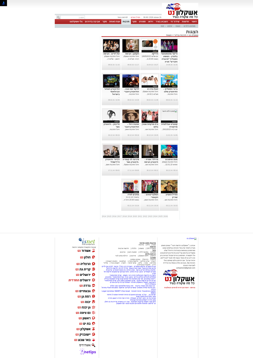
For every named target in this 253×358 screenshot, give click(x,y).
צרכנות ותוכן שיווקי (147, 243)
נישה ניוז (152, 275)
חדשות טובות (141, 281)
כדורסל (145, 259)
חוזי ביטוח (129, 286)
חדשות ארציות (123, 248)
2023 (150, 216)
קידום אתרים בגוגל (149, 268)
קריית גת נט (112, 302)
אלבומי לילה (143, 252)
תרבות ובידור (180, 35)
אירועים (122, 252)
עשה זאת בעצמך (135, 268)
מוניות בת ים (151, 298)
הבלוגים (123, 261)
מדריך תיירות (123, 268)
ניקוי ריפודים (141, 298)
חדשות (185, 21)
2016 (114, 216)
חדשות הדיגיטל (112, 268)
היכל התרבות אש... (151, 129)
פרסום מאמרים (139, 266)
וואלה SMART (119, 291)
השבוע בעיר (162, 21)
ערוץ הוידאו (145, 261)
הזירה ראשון (117, 298)
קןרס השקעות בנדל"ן (111, 279)
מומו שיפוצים (171, 159)
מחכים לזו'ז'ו (133, 194)
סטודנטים (148, 296)
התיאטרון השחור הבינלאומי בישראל (112, 91)
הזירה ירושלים (147, 300)
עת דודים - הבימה (111, 54)
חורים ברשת (140, 270)
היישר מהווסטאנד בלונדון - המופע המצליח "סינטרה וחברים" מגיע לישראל (169, 59)
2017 (119, 216)
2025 (160, 216)
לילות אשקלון (143, 256)
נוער (146, 263)
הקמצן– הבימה (132, 54)
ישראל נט (152, 295)
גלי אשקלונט (76, 21)
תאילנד (133, 282)
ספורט (142, 21)
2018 (125, 216)
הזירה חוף (125, 298)
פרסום (150, 303)
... (119, 97)
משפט (141, 248)
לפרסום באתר (122, 17)
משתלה (133, 298)
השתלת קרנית (125, 282)
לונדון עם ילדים (107, 266)
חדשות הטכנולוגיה (142, 275)
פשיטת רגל (133, 279)
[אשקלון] (180, 19)
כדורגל (153, 259)
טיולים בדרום (138, 277)
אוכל (154, 245)
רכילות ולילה (150, 254)
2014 (104, 216)
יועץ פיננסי (151, 288)
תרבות (126, 21)
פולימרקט (122, 286)
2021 (140, 216)
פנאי (162, 26)
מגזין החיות (130, 270)
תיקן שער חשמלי (150, 302)
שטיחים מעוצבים (135, 295)
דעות (154, 261)
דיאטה (152, 279)
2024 (155, 216)
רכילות (153, 256)
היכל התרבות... (171, 94)
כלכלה (134, 248)
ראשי (194, 21)
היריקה (155, 54)
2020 (135, 216)
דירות (147, 284)
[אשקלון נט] (192, 238)
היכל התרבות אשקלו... (131, 165)
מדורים (153, 263)
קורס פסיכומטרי (118, 277)
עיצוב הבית (139, 272)
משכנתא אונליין (112, 288)
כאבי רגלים (114, 286)
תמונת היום (132, 252)
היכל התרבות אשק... (131, 129)
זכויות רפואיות (136, 291)
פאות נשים (140, 296)
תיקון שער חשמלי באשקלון (146, 282)
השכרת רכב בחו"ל (126, 266)
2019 (130, 216)
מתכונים (108, 277)
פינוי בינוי (131, 275)
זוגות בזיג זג (152, 89)
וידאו (150, 21)
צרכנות (141, 245)
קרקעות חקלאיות (136, 302)
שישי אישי (132, 263)
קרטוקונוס (115, 272)
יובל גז (144, 295)
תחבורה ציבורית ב (143, 265)
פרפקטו (121, 288)
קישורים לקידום (130, 288)
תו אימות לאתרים (119, 270)
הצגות (178, 26)
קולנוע (169, 26)
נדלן (148, 245)
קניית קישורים (151, 266)
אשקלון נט (193, 35)
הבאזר (116, 266)
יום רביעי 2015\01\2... (169, 129)
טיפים (132, 272)
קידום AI (109, 270)
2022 (145, 216)
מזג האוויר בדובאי (141, 286)
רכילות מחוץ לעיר (121, 256)
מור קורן (140, 279)
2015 (109, 216)
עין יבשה (152, 286)
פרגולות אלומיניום (141, 303)
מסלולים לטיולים (150, 277)
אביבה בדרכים (92, 21)
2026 (166, 216)
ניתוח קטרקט (124, 272)
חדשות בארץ (133, 261)
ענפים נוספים (135, 259)
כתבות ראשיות (112, 261)
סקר (134, 21)
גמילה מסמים (142, 288)
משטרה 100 (151, 248)
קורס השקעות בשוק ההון (126, 281)
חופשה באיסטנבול (149, 291)
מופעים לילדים (189, 26)
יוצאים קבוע (124, 279)
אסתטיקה (110, 291)
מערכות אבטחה (136, 300)
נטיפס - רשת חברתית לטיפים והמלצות (179, 288)
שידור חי (175, 21)
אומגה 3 (115, 295)
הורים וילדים (151, 281)
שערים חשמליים (149, 272)
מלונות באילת (150, 270)
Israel (128, 291)
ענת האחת (114, 21)
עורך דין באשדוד (124, 302)
